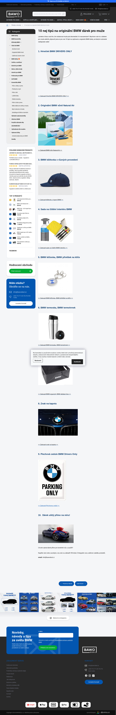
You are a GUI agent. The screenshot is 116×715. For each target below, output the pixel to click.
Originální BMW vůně (18, 52)
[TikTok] (93, 675)
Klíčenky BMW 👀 (16, 42)
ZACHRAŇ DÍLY (16, 126)
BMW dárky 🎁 (16, 59)
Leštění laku (15, 95)
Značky (14, 139)
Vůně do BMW (15, 45)
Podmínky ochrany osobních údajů (44, 4)
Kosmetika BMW (16, 82)
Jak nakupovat (10, 679)
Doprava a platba (11, 682)
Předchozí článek (67, 583)
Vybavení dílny (16, 132)
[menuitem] (13, 20)
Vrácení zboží (60, 4)
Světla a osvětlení (17, 62)
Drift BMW (14, 79)
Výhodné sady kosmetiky (19, 116)
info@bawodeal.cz (20, 292)
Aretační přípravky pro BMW (20, 136)
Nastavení (38, 360)
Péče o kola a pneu (17, 102)
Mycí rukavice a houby (18, 109)
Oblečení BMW (16, 119)
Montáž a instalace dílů (12, 685)
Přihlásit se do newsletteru (48, 647)
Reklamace (9, 676)
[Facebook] (86, 675)
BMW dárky (15, 35)
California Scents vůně (18, 55)
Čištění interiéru (16, 99)
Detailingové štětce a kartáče (20, 112)
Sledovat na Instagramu (59, 618)
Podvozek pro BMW (17, 75)
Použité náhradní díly (18, 122)
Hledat (63, 14)
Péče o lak (15, 92)
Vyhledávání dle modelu (18, 129)
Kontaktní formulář (21, 303)
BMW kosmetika (16, 39)
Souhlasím (77, 362)
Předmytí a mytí (16, 89)
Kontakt (8, 694)
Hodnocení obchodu (12, 4)
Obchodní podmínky (26, 4)
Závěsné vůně (16, 49)
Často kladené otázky (12, 688)
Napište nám (10, 691)
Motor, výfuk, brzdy (17, 69)
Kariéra (8, 696)
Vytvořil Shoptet (91, 712)
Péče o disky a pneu (17, 85)
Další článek (80, 583)
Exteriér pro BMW (16, 65)
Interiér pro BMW (16, 72)
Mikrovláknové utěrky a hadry (20, 105)
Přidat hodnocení (16, 271)
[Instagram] (89, 675)
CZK (104, 5)
